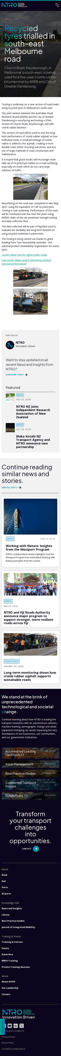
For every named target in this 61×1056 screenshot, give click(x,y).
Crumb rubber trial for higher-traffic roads (24, 254)
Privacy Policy (8, 1036)
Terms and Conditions (13, 1030)
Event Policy (8, 1042)
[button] (30, 753)
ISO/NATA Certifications (13, 1048)
